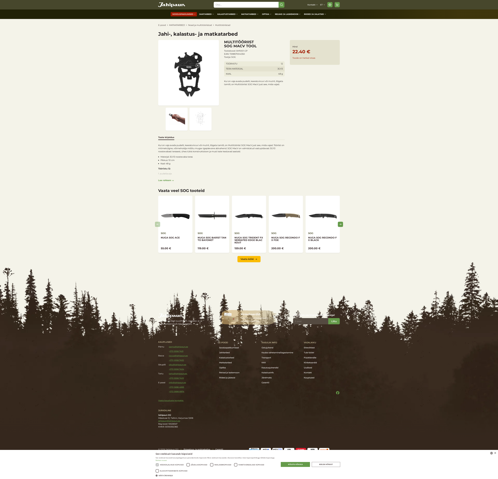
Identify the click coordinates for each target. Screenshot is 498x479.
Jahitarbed (205, 14)
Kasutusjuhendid (270, 367)
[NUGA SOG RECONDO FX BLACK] (323, 224)
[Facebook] (338, 393)
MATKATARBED (177, 25)
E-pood (162, 25)
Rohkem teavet (161, 460)
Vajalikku (310, 342)
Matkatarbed (248, 14)
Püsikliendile (310, 357)
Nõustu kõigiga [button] (295, 464)
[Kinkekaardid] (249, 317)
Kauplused (309, 377)
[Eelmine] (157, 224)
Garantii (265, 382)
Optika (265, 14)
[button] (216, 475)
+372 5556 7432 (176, 360)
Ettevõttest (309, 347)
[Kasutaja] (330, 4)
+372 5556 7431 (176, 351)
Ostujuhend (267, 347)
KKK (264, 362)
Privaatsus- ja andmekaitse (197, 449)
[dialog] (249, 464)
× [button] (495, 453)
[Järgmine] (340, 224)
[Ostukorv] (337, 4)
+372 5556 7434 (176, 369)
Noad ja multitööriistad (200, 25)
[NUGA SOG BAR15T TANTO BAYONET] (212, 224)
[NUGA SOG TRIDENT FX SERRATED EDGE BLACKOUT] (249, 224)
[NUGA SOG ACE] (175, 224)
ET (321, 5)
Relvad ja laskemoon (286, 14)
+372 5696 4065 (176, 387)
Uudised (308, 367)
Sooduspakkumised (182, 14)
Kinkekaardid (310, 362)
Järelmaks (267, 377)
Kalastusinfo (268, 372)
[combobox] (491, 453)
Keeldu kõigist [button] (326, 464)
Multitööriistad (222, 25)
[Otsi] (281, 5)
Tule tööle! (309, 352)
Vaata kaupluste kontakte (171, 400)
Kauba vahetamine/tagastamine (277, 352)
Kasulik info (269, 342)
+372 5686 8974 (176, 391)
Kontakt (311, 5)
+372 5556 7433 (176, 378)
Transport (266, 357)
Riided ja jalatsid (314, 14)
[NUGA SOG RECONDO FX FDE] (286, 224)
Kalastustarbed (226, 14)
